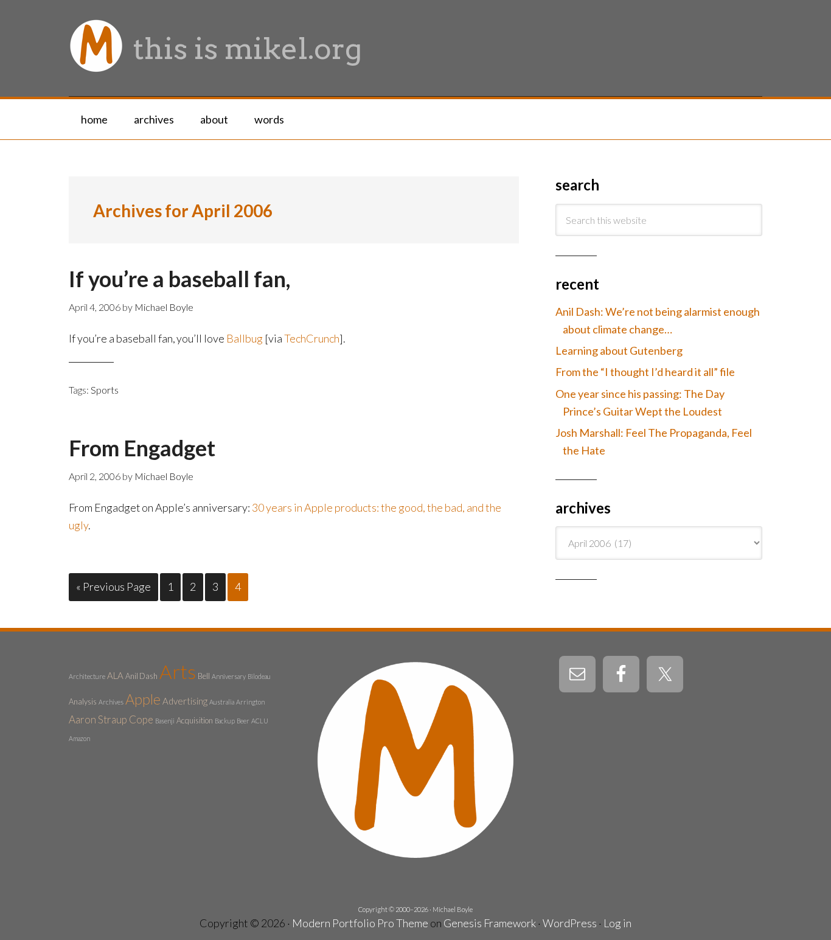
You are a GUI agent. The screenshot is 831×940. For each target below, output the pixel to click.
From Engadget (142, 447)
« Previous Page (113, 586)
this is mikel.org (247, 48)
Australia (221, 702)
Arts (177, 671)
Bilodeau (259, 676)
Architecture (87, 676)
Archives (111, 702)
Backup (225, 721)
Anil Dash (141, 676)
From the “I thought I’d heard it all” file (645, 371)
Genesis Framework (489, 923)
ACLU (259, 721)
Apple (143, 699)
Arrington (250, 702)
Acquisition (194, 720)
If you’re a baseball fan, (179, 278)
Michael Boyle (453, 909)
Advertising (184, 700)
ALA (115, 675)
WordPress (570, 923)
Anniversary (229, 676)
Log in (617, 923)
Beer (243, 721)
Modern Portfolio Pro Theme (360, 923)
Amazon (79, 738)
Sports (105, 389)
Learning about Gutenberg (619, 350)
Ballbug (244, 338)
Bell (204, 676)
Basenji (165, 721)
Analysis (83, 701)
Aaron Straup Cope (111, 719)
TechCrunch (311, 338)
